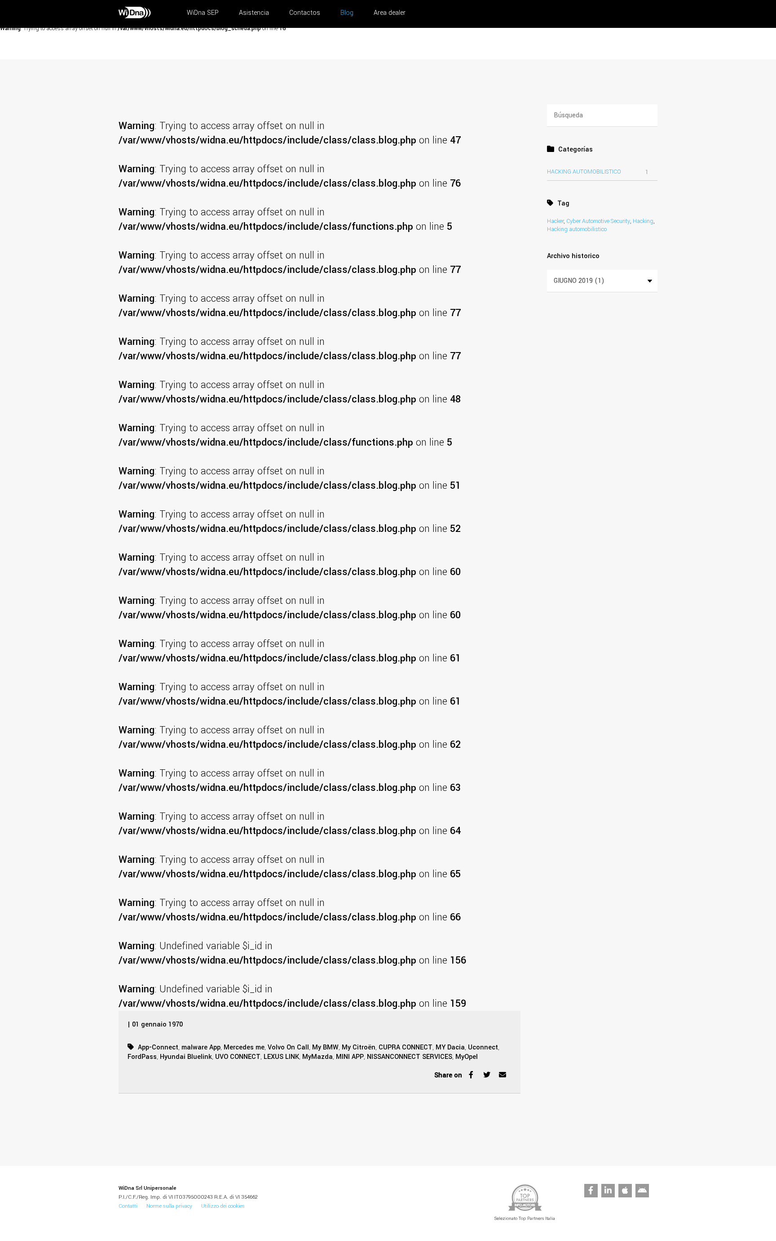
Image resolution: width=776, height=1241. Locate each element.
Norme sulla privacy (169, 1206)
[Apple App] (625, 1190)
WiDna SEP (203, 13)
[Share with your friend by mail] (502, 1077)
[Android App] (642, 1190)
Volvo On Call (288, 1047)
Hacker (555, 221)
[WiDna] (135, 16)
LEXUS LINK (281, 1057)
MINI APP (350, 1057)
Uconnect (483, 1047)
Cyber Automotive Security (598, 221)
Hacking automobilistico (584, 172)
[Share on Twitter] (487, 1077)
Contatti (128, 1206)
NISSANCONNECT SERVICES (409, 1057)
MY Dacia (450, 1047)
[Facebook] (591, 1190)
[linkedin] (608, 1190)
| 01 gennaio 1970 (155, 1024)
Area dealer (390, 13)
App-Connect (158, 1047)
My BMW (325, 1047)
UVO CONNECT (237, 1057)
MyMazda (317, 1057)
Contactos (304, 13)
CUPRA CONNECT (405, 1047)
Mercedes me (244, 1047)
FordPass (142, 1057)
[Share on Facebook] (471, 1077)
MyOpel (466, 1057)
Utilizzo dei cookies (223, 1206)
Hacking (643, 221)
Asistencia (254, 13)
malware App (200, 1047)
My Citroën (358, 1047)
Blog (346, 13)
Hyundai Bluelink (186, 1057)
